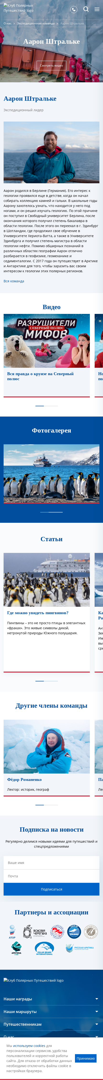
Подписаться (51, 889)
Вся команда (14, 281)
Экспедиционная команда (36, 23)
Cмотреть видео (51, 65)
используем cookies (29, 1045)
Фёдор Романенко (24, 779)
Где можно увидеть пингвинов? (38, 612)
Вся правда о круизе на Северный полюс (40, 376)
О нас (7, 23)
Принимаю (86, 1058)
